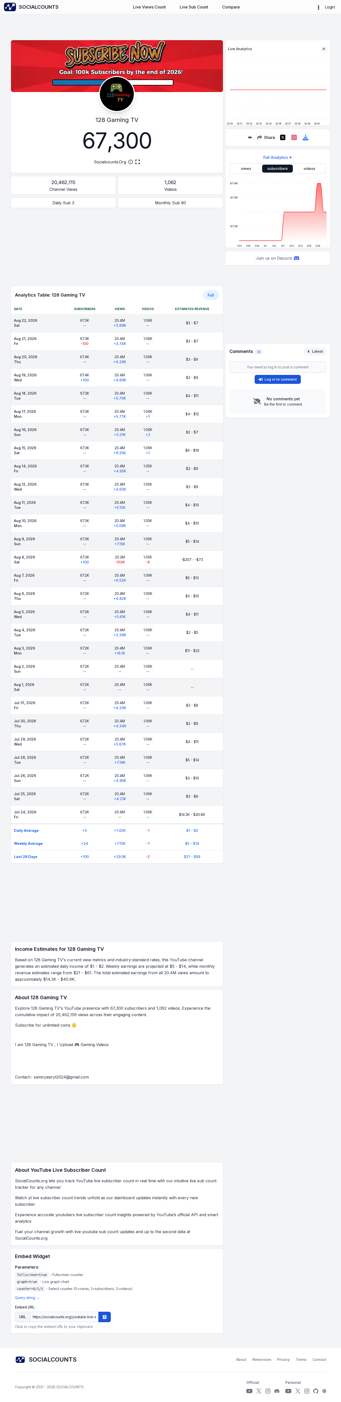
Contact (319, 1359)
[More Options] (318, 7)
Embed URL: (25, 1307)
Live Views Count (149, 6)
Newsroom (261, 1359)
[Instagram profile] (267, 1391)
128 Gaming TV (117, 119)
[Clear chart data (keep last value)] (324, 49)
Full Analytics (275, 157)
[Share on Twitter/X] (282, 137)
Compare (231, 6)
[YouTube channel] (249, 1391)
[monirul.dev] (324, 1391)
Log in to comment (281, 379)
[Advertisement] (117, 247)
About (241, 1359)
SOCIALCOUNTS (70, 1387)
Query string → (27, 1297)
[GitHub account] (315, 1391)
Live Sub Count (194, 6)
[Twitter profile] (258, 1391)
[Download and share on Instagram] (294, 137)
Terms (301, 1359)
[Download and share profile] (305, 137)
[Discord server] (276, 1391)
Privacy (283, 1359)
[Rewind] (249, 137)
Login (330, 6)
